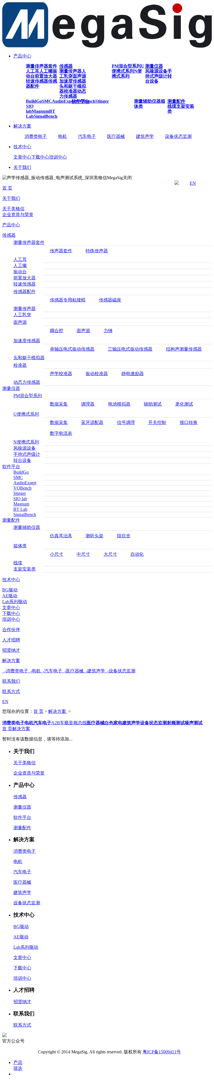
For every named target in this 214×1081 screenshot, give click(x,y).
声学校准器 (61, 373)
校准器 (70, 91)
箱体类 (20, 545)
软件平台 (80, 101)
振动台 (20, 271)
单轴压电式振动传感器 (72, 349)
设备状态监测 (178, 136)
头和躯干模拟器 (29, 357)
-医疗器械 (73, 670)
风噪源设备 (156, 71)
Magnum (40, 111)
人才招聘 (11, 639)
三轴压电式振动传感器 (130, 349)
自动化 (137, 554)
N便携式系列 (127, 73)
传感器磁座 (110, 300)
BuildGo (34, 101)
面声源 (79, 76)
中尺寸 (83, 554)
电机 (62, 136)
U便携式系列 (128, 68)
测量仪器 (154, 66)
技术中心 (22, 146)
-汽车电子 (51, 670)
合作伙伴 (11, 629)
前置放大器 (46, 76)
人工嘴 (46, 71)
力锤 (108, 330)
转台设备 (22, 460)
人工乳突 (22, 314)
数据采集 (59, 404)
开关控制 (157, 422)
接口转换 (189, 422)
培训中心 (58, 157)
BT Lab (20, 509)
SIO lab (29, 109)
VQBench (22, 488)
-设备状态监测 (120, 670)
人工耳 (32, 71)
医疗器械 (116, 136)
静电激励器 (132, 373)
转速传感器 (37, 81)
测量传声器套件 (41, 66)
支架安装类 (24, 569)
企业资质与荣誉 (17, 214)
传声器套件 (61, 250)
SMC (47, 101)
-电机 (34, 670)
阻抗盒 (123, 535)
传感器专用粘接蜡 (68, 300)
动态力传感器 (72, 94)
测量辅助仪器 (147, 101)
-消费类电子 (15, 670)
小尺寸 (56, 554)
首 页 (7, 188)
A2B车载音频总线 (69, 722)
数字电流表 (61, 433)
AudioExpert (64, 101)
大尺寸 (110, 554)
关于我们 (22, 167)
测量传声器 (70, 71)
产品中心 (22, 56)
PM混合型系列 (126, 66)
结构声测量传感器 (184, 349)
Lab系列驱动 (14, 601)
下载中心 (40, 157)
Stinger (102, 101)
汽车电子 (87, 136)
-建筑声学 (94, 670)
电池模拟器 (119, 404)
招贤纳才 (11, 650)
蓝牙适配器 (92, 422)
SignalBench (45, 116)
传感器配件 (24, 291)
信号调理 (126, 422)
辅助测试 (153, 404)
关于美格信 (13, 208)
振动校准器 (97, 373)
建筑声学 (145, 136)
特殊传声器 (97, 250)
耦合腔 (56, 330)
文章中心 (22, 157)
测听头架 (94, 535)
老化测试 (184, 404)
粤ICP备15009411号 (162, 1051)
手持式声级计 (158, 73)
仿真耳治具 (61, 535)
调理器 (87, 404)
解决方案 (22, 126)
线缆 (171, 106)
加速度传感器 (72, 81)
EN (193, 183)
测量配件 (176, 101)
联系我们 (11, 681)
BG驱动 (10, 590)
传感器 (66, 66)
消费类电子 (36, 136)
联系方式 (11, 691)
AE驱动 (9, 595)
